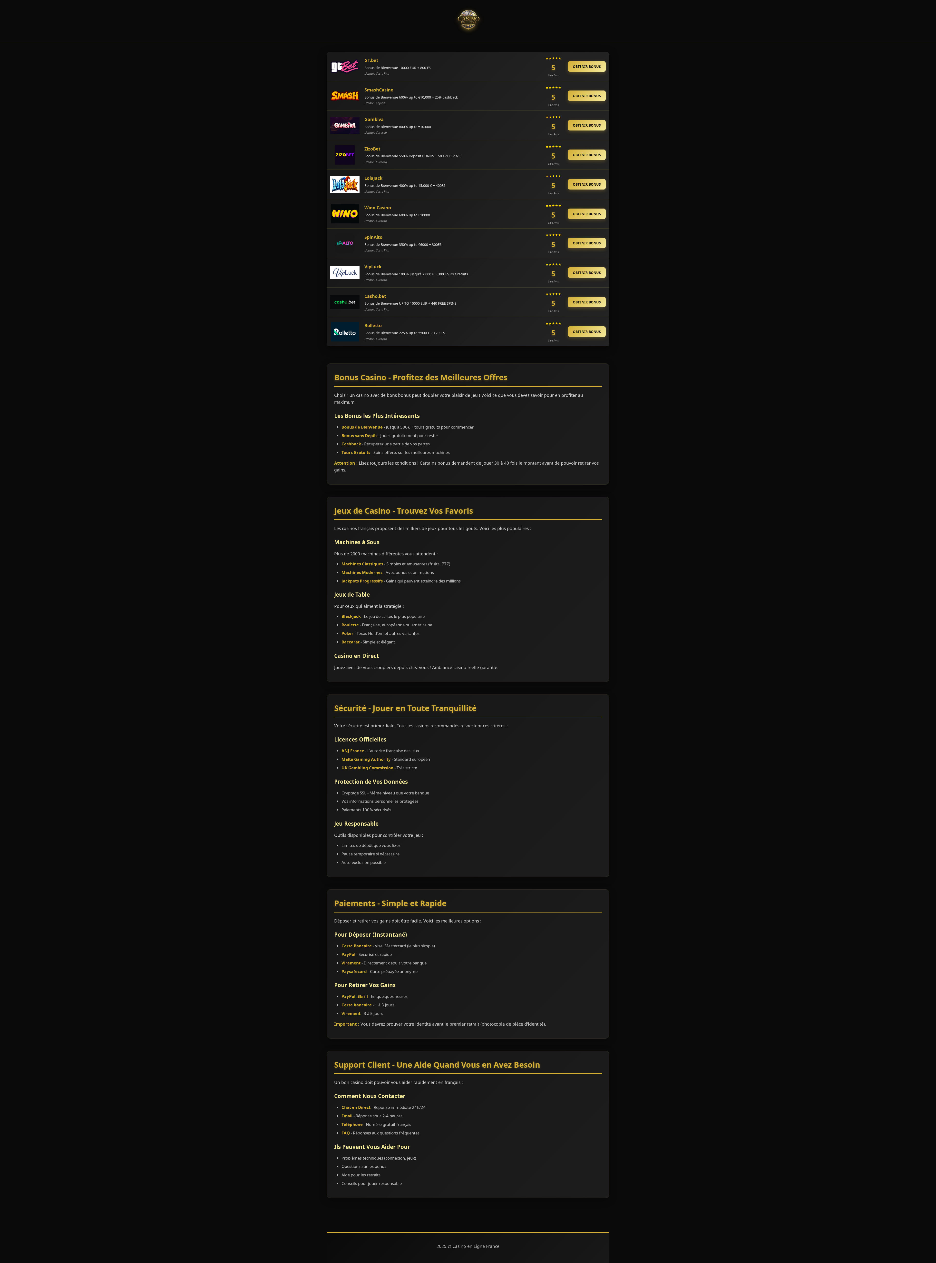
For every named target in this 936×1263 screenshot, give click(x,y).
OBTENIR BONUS (587, 66)
